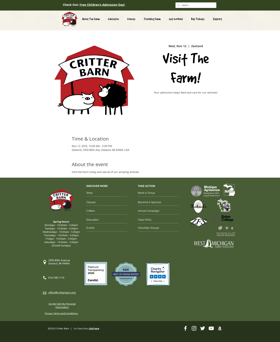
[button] (176, 19)
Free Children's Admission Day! (102, 5)
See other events (185, 110)
